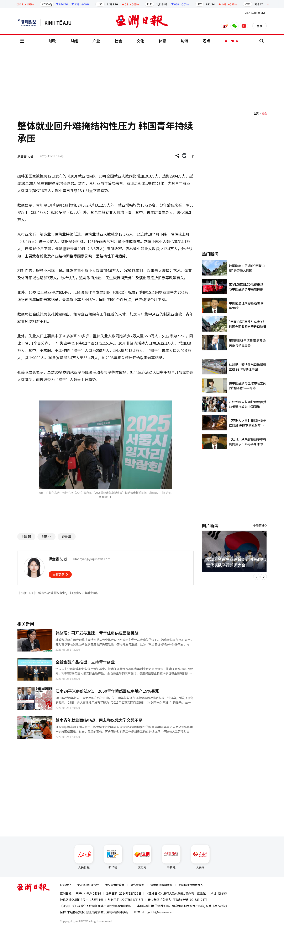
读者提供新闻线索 (161, 885)
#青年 (67, 536)
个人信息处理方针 (88, 885)
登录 (259, 26)
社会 (118, 40)
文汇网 (142, 867)
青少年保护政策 (114, 885)
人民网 (200, 867)
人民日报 (84, 867)
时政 (52, 40)
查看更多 (58, 574)
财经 (74, 40)
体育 (162, 40)
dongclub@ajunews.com (159, 912)
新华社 (113, 867)
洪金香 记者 (25, 156)
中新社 (171, 867)
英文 (29, 22)
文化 (140, 40)
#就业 (46, 536)
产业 (96, 40)
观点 (206, 40)
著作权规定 (137, 885)
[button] (256, 577)
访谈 (184, 40)
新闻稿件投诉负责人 (191, 885)
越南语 (60, 22)
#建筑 (26, 536)
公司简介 (65, 885)
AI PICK (231, 40)
